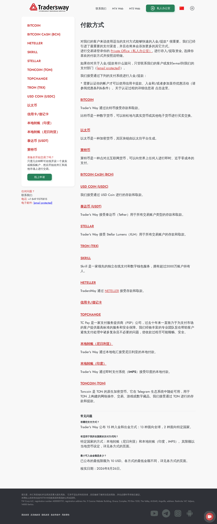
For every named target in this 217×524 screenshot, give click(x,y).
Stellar (34, 61)
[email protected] (43, 203)
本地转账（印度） (40, 123)
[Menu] (192, 8)
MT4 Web (117, 8)
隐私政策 (45, 514)
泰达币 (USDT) (37, 140)
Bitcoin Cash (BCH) (43, 34)
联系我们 (101, 8)
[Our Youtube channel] (154, 514)
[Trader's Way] (49, 10)
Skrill (32, 52)
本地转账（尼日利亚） (43, 131)
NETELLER (35, 43)
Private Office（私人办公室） (131, 50)
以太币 (32, 105)
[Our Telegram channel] (166, 514)
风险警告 (66, 514)
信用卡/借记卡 (38, 114)
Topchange (37, 78)
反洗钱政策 (35, 514)
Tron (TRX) (36, 87)
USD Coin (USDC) (41, 96)
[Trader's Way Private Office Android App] (190, 514)
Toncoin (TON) (39, 69)
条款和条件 (55, 514)
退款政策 (25, 514)
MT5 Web (134, 8)
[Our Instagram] (178, 514)
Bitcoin (33, 25)
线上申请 (39, 177)
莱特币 (32, 149)
